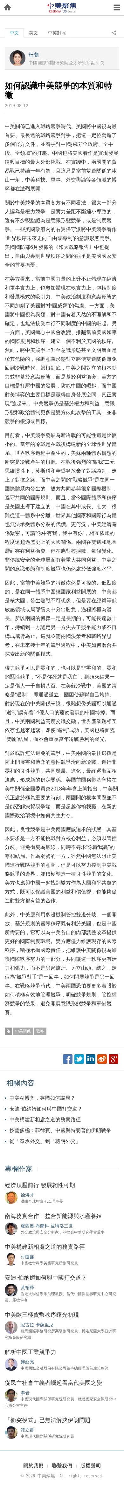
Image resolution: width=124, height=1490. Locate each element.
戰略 (40, 1031)
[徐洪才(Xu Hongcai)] (11, 1197)
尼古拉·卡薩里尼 (37, 1324)
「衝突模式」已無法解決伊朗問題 (48, 1420)
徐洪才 (27, 1195)
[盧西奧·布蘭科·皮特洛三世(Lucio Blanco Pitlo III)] (11, 1228)
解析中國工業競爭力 (30, 1352)
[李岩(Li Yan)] (11, 1395)
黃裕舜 (27, 1287)
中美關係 (23, 1031)
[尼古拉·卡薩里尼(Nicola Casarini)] (11, 1326)
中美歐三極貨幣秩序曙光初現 (42, 1315)
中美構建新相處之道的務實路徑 (45, 1119)
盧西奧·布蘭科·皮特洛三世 (47, 1225)
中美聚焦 (62, 7)
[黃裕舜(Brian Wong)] (11, 1289)
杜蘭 (34, 55)
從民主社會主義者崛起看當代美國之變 (53, 1383)
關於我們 (33, 1465)
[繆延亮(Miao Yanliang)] (11, 1364)
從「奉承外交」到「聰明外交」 (45, 1141)
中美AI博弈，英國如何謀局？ (42, 1098)
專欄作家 (19, 1169)
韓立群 (27, 1429)
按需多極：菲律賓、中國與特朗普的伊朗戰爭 (60, 1130)
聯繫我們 (62, 1465)
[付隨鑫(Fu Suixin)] (11, 1258)
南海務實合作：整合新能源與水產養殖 (53, 1216)
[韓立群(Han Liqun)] (11, 1432)
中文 (14, 32)
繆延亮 (27, 1361)
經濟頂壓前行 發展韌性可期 (40, 1185)
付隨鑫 (27, 1256)
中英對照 (57, 32)
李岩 (25, 1392)
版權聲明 (90, 1465)
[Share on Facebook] (67, 1059)
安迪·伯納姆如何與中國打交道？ (46, 1108)
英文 (33, 32)
